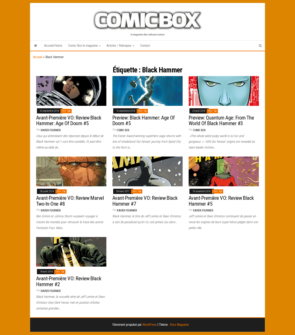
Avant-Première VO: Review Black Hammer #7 (145, 201)
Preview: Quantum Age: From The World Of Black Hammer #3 (221, 121)
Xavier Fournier (51, 130)
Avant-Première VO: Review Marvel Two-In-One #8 (70, 201)
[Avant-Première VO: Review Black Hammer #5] (224, 171)
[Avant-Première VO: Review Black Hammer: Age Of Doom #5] (71, 91)
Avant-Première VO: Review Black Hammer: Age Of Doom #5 (68, 121)
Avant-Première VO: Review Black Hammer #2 (68, 281)
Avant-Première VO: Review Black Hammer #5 (221, 201)
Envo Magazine (179, 325)
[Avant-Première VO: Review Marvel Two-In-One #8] (71, 171)
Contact (145, 45)
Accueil (37, 57)
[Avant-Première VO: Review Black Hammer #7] (147, 171)
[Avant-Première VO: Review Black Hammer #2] (71, 252)
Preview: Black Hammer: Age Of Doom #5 (143, 121)
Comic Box (123, 130)
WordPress (149, 325)
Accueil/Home (53, 45)
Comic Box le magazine (83, 45)
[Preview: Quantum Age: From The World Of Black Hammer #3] (224, 91)
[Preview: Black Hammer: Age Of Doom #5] (147, 91)
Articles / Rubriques (119, 45)
